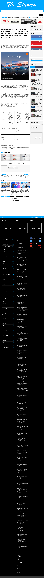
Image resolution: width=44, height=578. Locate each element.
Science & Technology (20, 12)
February (19, 562)
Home (3, 217)
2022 (17, 565)
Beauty (4, 279)
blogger (5, 196)
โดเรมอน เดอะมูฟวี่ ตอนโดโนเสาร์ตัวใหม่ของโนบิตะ (38, 107)
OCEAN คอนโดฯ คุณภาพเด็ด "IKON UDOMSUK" (38, 103)
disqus (15, 196)
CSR (20, 17)
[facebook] (31, 217)
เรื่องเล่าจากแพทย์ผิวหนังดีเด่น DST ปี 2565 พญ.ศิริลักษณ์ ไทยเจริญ (38, 100)
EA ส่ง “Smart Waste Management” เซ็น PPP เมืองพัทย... (22, 489)
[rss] (38, 217)
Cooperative (5, 340)
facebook (24, 196)
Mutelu (4, 345)
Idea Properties (5, 276)
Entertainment (5, 239)
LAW (3, 333)
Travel (4, 266)
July (18, 555)
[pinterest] (35, 217)
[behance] (40, 217)
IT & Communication (4, 182)
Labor (4, 342)
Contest (4, 323)
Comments (41, 67)
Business (3, 12)
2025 (17, 239)
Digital (4, 284)
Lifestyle (4, 318)
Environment (5, 291)
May (18, 558)
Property (4, 253)
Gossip (4, 311)
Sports (4, 251)
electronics (5, 320)
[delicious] (42, 217)
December (19, 243)
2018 (17, 571)
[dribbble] (37, 217)
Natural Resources (6, 335)
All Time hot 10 (32, 67)
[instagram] (41, 217)
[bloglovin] (36, 217)
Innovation (5, 316)
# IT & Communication (6, 152)
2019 (17, 569)
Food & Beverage (6, 249)
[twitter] (32, 217)
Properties (5, 308)
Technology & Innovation (7, 299)
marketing (4, 258)
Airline (4, 277)
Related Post (3, 180)
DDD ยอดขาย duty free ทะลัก (21, 248)
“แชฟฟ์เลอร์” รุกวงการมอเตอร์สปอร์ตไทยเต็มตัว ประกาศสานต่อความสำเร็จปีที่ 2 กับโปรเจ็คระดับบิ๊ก (36, 111)
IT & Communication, (13, 39)
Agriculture (5, 256)
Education (4, 254)
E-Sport (4, 286)
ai (11, 182)
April (18, 559)
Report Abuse (33, 64)
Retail (4, 328)
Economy (8, 12)
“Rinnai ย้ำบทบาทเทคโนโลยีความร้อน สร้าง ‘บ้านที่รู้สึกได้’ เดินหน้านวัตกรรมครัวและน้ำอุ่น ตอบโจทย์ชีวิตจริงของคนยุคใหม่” (36, 89)
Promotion (5, 294)
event (4, 289)
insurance (4, 313)
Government (5, 237)
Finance (4, 263)
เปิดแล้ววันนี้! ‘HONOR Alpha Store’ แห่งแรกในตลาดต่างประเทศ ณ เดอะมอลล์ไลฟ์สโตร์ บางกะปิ (5, 190)
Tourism (4, 272)
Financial (4, 303)
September (19, 247)
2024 (18, 240)
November (19, 244)
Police (4, 325)
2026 (17, 237)
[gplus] (34, 217)
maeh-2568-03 (5, 350)
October (19, 246)
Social (28, 12)
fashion (4, 281)
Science (4, 337)
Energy (13, 12)
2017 (17, 572)
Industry (4, 298)
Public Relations (6, 347)
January (19, 563)
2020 (18, 568)
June (18, 556)
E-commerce (5, 330)
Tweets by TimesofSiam (34, 127)
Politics (4, 301)
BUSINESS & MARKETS (7, 274)
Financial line (5, 244)
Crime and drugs (6, 306)
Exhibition (4, 268)
